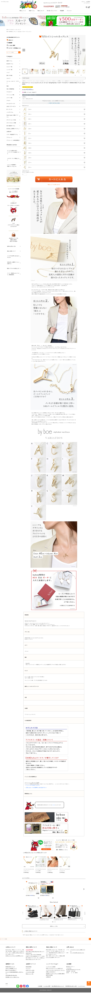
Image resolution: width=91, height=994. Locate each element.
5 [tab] (45, 27)
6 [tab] (46, 27)
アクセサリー (12, 29)
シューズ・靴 (9, 69)
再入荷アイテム (10, 63)
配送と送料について (31, 947)
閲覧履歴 (10, 42)
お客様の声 (9, 131)
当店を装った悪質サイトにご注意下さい (13, 263)
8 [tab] (48, 27)
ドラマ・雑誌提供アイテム (12, 134)
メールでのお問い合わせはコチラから (13, 256)
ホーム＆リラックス (11, 103)
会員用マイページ (31, 964)
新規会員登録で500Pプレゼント (14, 37)
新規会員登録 (28, 966)
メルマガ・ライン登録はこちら (13, 159)
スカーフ (8, 78)
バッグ (8, 72)
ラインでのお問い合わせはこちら (77, 952)
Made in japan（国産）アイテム (12, 116)
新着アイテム (9, 60)
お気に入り (10, 40)
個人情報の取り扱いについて (58, 986)
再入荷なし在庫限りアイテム (13, 128)
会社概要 (69, 964)
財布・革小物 (9, 75)
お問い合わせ (70, 947)
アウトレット (9, 137)
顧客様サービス (10, 964)
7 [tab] (47, 27)
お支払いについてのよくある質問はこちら (14, 955)
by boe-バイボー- (22, 31)
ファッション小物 (10, 94)
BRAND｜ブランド (13, 31)
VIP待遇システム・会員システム (12, 977)
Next (89, 22)
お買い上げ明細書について (11, 968)
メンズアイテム (10, 112)
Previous (1, 22)
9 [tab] (49, 27)
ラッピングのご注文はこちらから (33, 785)
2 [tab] (42, 27)
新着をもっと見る (54, 926)
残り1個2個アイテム (11, 125)
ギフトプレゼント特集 (11, 122)
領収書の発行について (10, 966)
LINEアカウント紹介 (30, 970)
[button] (23, 889)
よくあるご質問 (11, 45)
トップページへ (81, 986)
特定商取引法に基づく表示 (71, 986)
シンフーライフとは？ (52, 964)
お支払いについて (10, 947)
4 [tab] (44, 27)
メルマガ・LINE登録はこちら (14, 48)
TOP (7, 29)
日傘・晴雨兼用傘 (10, 88)
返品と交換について (11, 251)
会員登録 (88, 1)
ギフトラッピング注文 (11, 119)
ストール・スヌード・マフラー (13, 82)
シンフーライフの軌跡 (50, 966)
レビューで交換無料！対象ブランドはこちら (11, 165)
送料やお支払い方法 (11, 246)
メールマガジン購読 (30, 972)
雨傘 (7, 86)
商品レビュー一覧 (29, 973)
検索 (87, 7)
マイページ (28, 968)
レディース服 (9, 97)
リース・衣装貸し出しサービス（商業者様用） (13, 274)
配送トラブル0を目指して (11, 970)
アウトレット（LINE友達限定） (13, 140)
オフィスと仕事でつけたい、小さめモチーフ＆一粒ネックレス (50, 934)
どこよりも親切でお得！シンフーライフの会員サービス (13, 152)
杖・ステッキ (9, 109)
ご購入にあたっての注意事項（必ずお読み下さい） (36, 787)
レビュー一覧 (9, 66)
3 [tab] (43, 27)
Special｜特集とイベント (31, 934)
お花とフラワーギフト (11, 106)
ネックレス (18, 29)
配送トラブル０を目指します (13, 268)
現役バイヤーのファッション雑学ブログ (54, 968)
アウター (8, 100)
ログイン (83, 1)
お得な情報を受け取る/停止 (11, 975)
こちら (53, 804)
